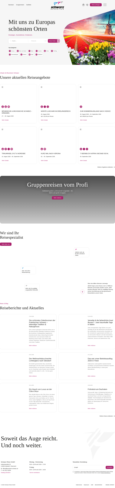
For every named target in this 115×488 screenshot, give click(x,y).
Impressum (86, 484)
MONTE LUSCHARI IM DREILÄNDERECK (56, 111)
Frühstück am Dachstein (97, 389)
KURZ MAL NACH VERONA (50, 153)
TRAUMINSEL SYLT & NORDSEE (13, 153)
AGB (92, 484)
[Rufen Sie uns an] (87, 4)
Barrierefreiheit (98, 484)
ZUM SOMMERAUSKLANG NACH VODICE (95, 111)
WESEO (112, 484)
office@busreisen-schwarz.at (10, 468)
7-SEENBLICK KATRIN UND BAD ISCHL (94, 153)
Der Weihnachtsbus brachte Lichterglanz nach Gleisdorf (40, 360)
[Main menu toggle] (104, 4)
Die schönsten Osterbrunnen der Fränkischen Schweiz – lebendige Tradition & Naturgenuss (42, 323)
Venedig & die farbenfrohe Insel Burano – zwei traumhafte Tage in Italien (100, 322)
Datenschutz (79, 484)
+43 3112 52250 (6, 470)
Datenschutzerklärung (105, 472)
